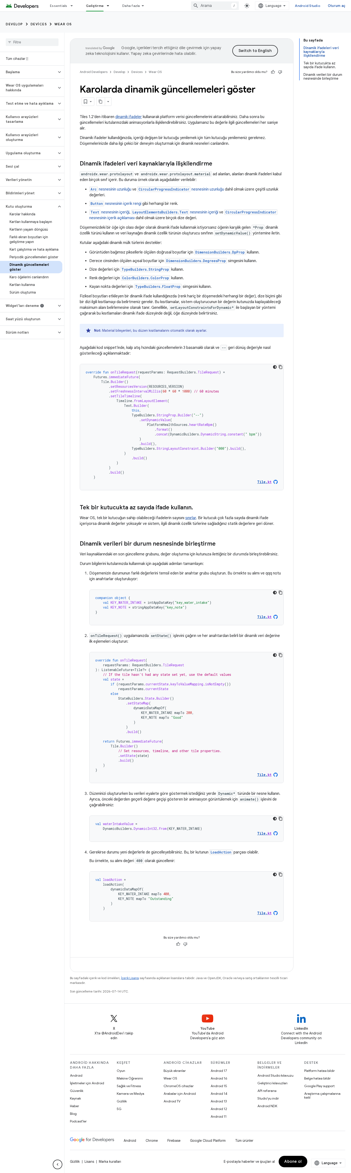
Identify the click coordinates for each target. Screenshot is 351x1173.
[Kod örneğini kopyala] (280, 367)
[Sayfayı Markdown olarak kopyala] (100, 102)
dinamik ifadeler (128, 116)
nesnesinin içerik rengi (115, 203)
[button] (28, 72)
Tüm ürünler (244, 1140)
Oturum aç (336, 6)
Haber (74, 1106)
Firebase (174, 1140)
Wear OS (63, 24)
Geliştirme (95, 6)
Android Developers (93, 72)
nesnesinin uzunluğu (110, 189)
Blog (73, 1113)
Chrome (152, 1140)
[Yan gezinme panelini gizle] (57, 1164)
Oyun (121, 1071)
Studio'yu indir (268, 1098)
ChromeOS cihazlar (179, 1086)
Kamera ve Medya (130, 1093)
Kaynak (75, 1098)
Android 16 (219, 1078)
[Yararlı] (273, 72)
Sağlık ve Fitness (129, 1086)
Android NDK (267, 1106)
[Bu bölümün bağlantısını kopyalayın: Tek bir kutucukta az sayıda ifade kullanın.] (197, 508)
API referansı (267, 1091)
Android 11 (219, 1116)
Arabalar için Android (180, 1093)
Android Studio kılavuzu (275, 1075)
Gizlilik (122, 1101)
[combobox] (215, 5)
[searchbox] (32, 42)
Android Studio (307, 6)
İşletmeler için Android (87, 1083)
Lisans (89, 1161)
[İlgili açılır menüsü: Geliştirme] (110, 5)
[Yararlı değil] (280, 72)
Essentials (58, 6)
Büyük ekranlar (175, 1071)
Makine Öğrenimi (130, 1078)
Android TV (172, 1101)
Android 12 (219, 1109)
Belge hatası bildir (317, 1078)
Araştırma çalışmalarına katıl (322, 1095)
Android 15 (219, 1086)
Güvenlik (76, 1091)
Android (76, 1075)
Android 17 (219, 1071)
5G (119, 1109)
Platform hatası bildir (319, 1071)
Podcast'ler (78, 1121)
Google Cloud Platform (208, 1140)
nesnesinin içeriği (109, 212)
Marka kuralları (110, 1161)
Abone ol (293, 1161)
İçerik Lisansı (130, 978)
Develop (14, 24)
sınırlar (190, 518)
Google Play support (319, 1086)
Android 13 (219, 1101)
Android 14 (219, 1093)
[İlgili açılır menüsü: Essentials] (73, 5)
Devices (39, 24)
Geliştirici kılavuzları (272, 1083)
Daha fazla (131, 6)
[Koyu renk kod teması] (275, 367)
